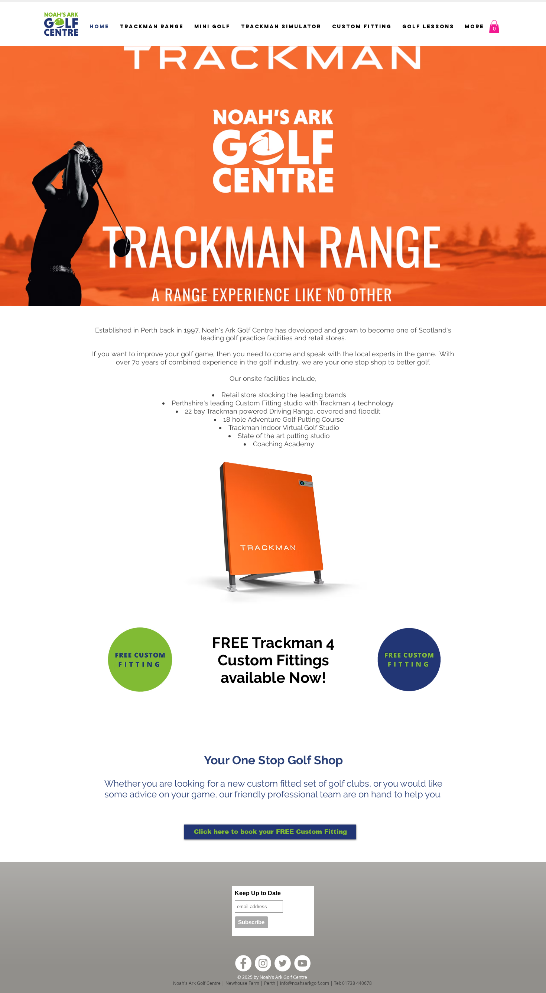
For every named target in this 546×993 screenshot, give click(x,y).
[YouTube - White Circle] (302, 963)
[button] (494, 26)
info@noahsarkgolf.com (304, 983)
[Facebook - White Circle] (243, 963)
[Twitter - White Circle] (282, 963)
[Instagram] (263, 963)
